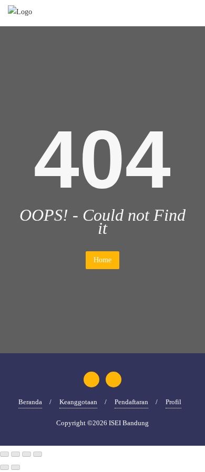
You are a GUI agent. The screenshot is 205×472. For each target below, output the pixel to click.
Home (102, 260)
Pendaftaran (131, 402)
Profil (173, 402)
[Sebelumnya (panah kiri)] (4, 467)
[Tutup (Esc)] (37, 454)
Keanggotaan (78, 402)
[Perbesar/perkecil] (4, 454)
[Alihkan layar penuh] (15, 454)
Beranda (30, 402)
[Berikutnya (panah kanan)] (15, 467)
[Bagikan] (26, 454)
